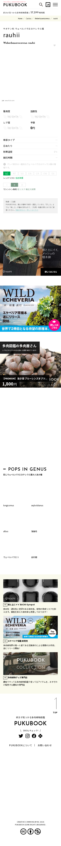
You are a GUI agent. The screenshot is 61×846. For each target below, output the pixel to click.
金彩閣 (34, 557)
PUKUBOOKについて (20, 745)
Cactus (28, 18)
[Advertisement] (30, 428)
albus (5, 531)
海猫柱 (34, 531)
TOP (55, 712)
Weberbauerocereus (42, 18)
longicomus (8, 505)
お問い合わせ (45, 745)
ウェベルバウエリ (11, 557)
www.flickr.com (9, 100)
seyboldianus (37, 505)
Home (20, 18)
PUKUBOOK (15, 5)
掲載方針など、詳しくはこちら (26, 210)
